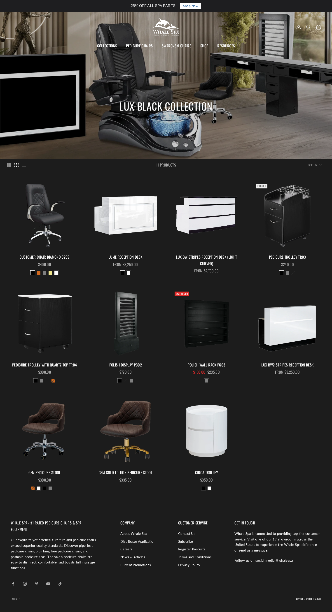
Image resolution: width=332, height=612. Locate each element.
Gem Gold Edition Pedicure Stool (125, 472)
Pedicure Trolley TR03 (287, 257)
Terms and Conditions (195, 557)
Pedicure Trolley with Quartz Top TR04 (44, 365)
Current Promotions (135, 565)
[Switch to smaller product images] (16, 165)
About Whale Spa (133, 533)
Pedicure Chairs (139, 46)
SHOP (204, 46)
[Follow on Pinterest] (36, 584)
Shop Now (190, 6)
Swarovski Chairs (176, 46)
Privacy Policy (189, 565)
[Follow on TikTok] (60, 584)
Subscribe (185, 541)
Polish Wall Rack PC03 (206, 365)
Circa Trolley (206, 472)
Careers (126, 549)
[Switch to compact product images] (24, 165)
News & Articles (132, 557)
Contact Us (186, 533)
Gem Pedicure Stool (44, 472)
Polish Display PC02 (125, 365)
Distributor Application (137, 541)
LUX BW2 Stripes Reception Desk (287, 365)
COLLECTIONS (107, 46)
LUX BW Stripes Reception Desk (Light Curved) (206, 260)
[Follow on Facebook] (13, 584)
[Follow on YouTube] (48, 584)
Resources (226, 46)
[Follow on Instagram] (25, 584)
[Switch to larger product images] (9, 165)
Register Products (192, 549)
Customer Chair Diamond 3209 (45, 257)
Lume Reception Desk (125, 257)
